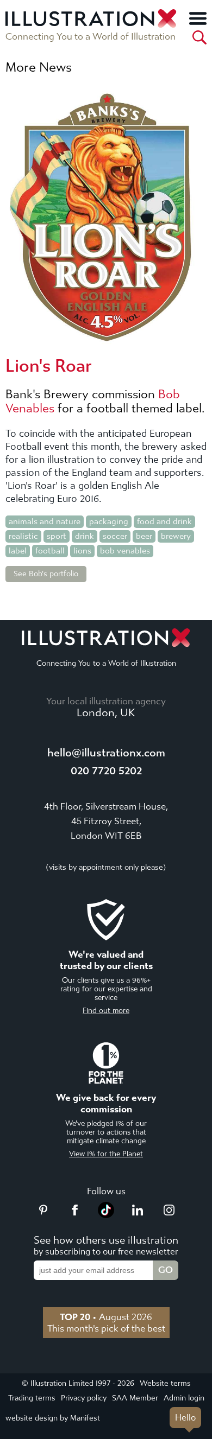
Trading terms (31, 1398)
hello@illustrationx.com (106, 753)
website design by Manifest (52, 1418)
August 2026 (106, 1316)
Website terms (165, 1383)
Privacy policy (84, 1398)
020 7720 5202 (106, 771)
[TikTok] (106, 1214)
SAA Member (135, 1398)
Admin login (184, 1398)
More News (38, 67)
